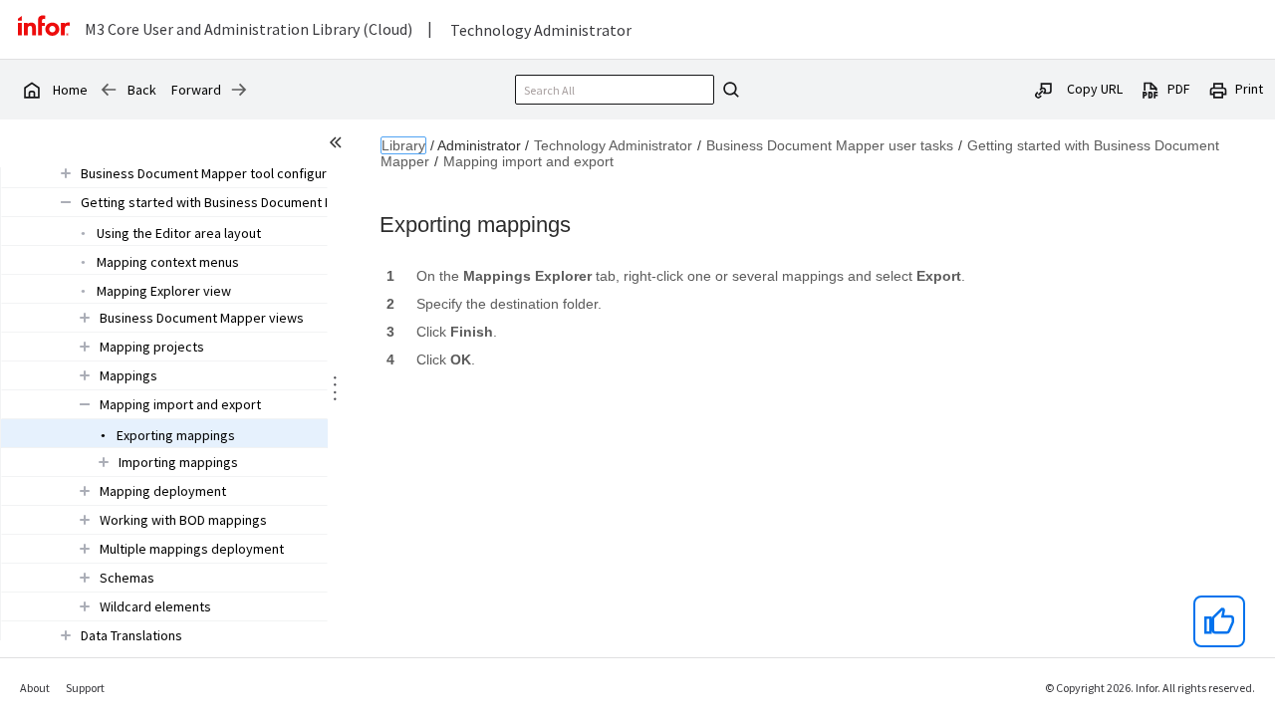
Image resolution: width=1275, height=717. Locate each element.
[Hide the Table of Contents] (339, 145)
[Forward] (239, 90)
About (35, 687)
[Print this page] (1218, 89)
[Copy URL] (1044, 89)
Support (85, 687)
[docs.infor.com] (31, 90)
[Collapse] (66, 201)
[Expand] (66, 172)
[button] (261, 173)
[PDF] (1150, 89)
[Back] (109, 90)
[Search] (728, 90)
